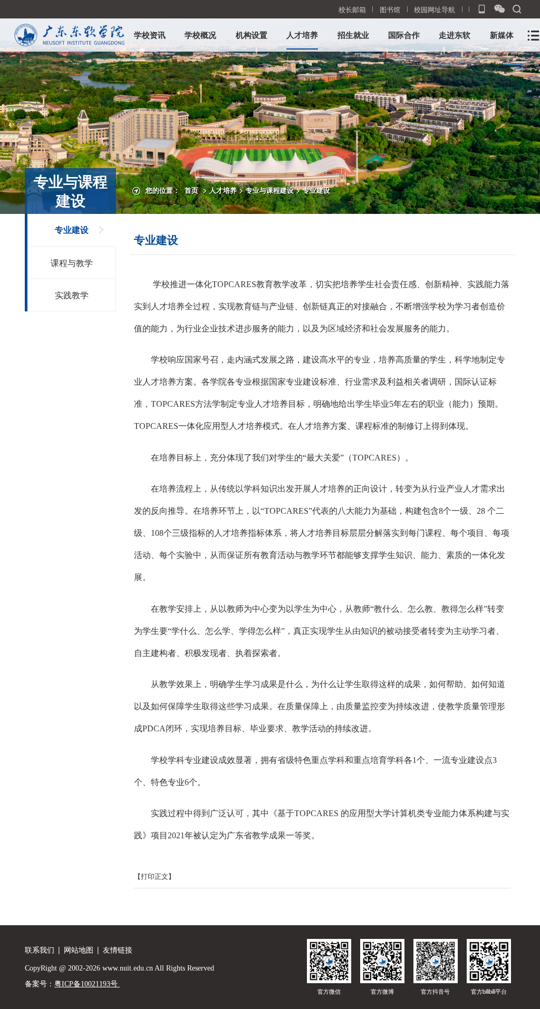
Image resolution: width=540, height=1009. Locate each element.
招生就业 (353, 35)
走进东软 (454, 35)
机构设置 (251, 35)
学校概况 (200, 35)
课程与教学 (72, 262)
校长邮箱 (352, 9)
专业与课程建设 (270, 190)
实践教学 (72, 294)
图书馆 (390, 9)
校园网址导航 (434, 9)
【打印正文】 (154, 876)
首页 (191, 190)
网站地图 (78, 949)
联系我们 (39, 949)
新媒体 (502, 35)
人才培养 (302, 35)
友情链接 (117, 949)
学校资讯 (150, 35)
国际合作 (404, 35)
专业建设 (316, 190)
